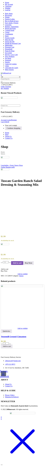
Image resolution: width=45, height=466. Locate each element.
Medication (8, 45)
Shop (6, 134)
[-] (2, 262)
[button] (8, 83)
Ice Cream (8, 53)
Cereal (7, 32)
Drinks (7, 17)
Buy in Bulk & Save (12, 21)
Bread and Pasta (10, 28)
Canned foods (9, 30)
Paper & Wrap (9, 51)
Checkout (8, 6)
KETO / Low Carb (11, 55)
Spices (3, 154)
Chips (7, 66)
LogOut (7, 10)
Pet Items (8, 58)
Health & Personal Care (13, 43)
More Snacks (9, 69)
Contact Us (8, 138)
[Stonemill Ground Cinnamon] (22, 286)
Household (8, 49)
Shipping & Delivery (12, 397)
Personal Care (9, 47)
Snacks (7, 62)
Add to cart (17, 263)
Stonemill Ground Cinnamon (13, 336)
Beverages (8, 15)
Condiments (9, 34)
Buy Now (28, 263)
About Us (8, 136)
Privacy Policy (10, 395)
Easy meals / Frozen (11, 23)
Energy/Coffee (10, 19)
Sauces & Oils (9, 41)
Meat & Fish (9, 40)
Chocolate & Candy (11, 68)
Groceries (8, 25)
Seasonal (8, 60)
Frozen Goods (9, 38)
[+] (10, 262)
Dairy (7, 36)
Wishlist (7, 8)
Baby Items (9, 13)
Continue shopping (13, 128)
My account (9, 4)
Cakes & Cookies (11, 64)
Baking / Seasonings (12, 26)
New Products (9, 56)
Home (7, 2)
